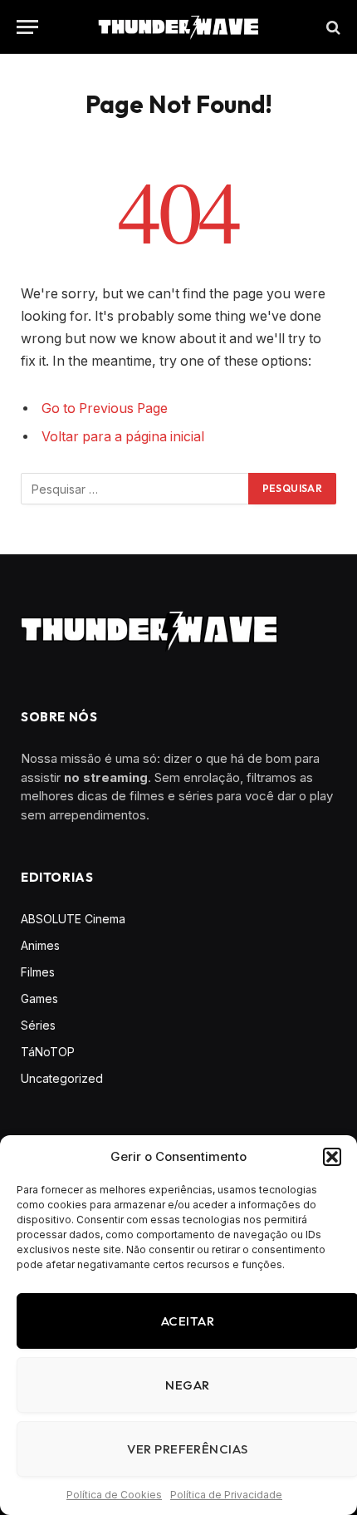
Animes (40, 945)
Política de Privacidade (226, 1494)
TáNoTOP (48, 1052)
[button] (332, 1157)
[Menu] (27, 27)
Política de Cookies (114, 1494)
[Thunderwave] (178, 27)
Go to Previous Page (105, 408)
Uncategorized (62, 1078)
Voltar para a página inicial (123, 437)
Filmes (38, 972)
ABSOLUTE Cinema (73, 919)
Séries (38, 1025)
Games (39, 998)
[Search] (331, 27)
